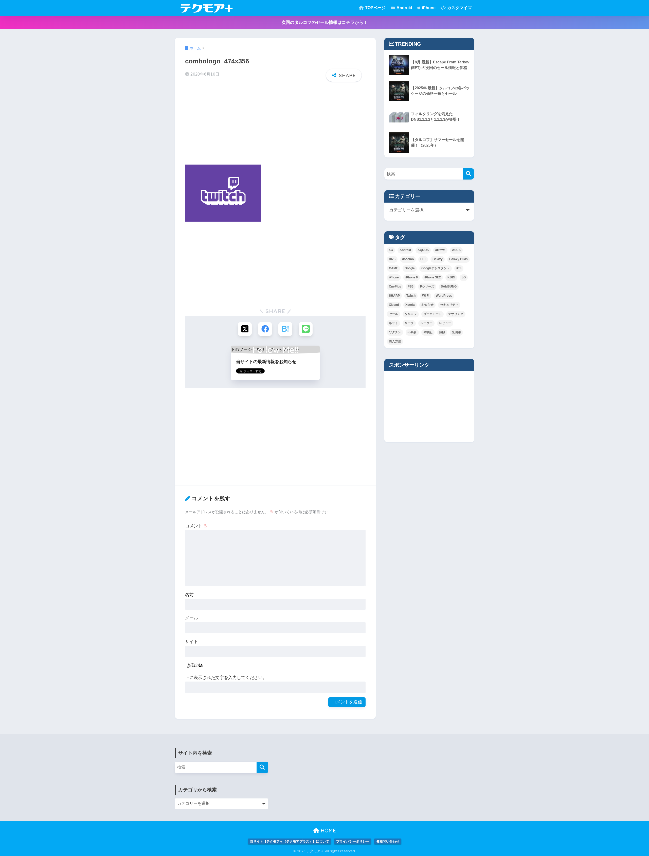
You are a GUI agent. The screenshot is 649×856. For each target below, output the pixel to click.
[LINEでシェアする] (306, 329)
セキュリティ (449, 305)
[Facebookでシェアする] (265, 329)
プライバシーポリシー (352, 841)
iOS (458, 268)
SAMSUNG (449, 286)
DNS (392, 259)
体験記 (427, 332)
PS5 (410, 286)
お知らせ (427, 305)
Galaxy (437, 259)
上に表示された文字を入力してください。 (226, 677)
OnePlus (395, 286)
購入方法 (395, 341)
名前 (189, 594)
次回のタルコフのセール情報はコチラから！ (324, 22)
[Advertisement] (275, 124)
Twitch (411, 295)
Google (410, 268)
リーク (409, 323)
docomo (408, 259)
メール (191, 618)
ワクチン (395, 332)
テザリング (455, 314)
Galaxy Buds (458, 259)
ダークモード (432, 314)
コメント (196, 526)
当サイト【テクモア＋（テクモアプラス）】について (289, 841)
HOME (327, 830)
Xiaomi (394, 305)
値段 (442, 332)
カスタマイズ (459, 8)
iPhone (428, 8)
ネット (393, 323)
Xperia (410, 305)
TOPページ (375, 8)
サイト (191, 641)
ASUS (456, 250)
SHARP (394, 295)
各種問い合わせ (387, 841)
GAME (393, 268)
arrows (440, 250)
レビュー (445, 323)
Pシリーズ (427, 286)
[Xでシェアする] (245, 329)
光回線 (456, 332)
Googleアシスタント (435, 268)
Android (404, 8)
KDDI (451, 277)
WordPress (444, 295)
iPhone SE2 (432, 277)
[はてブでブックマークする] (285, 329)
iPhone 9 (411, 277)
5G (391, 250)
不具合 (412, 332)
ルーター (426, 323)
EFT (423, 259)
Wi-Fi (425, 295)
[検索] (468, 174)
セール (393, 314)
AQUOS (423, 250)
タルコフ (411, 314)
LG (464, 277)
